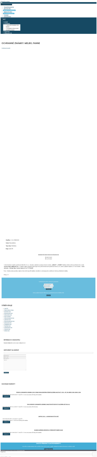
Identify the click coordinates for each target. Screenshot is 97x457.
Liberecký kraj (7, 319)
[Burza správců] (6, 3)
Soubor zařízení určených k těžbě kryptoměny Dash (48, 430)
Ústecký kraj (7, 329)
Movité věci (7, 8)
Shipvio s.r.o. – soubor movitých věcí (48, 416)
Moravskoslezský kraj (9, 321)
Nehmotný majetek (9, 10)
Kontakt (7, 31)
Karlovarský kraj (8, 314)
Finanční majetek (9, 7)
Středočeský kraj (8, 327)
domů (6, 22)
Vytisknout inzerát (6, 48)
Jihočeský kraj (7, 311)
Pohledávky (7, 16)
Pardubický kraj (7, 324)
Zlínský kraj (6, 330)
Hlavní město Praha (9, 310)
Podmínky (7, 23)
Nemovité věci (8, 12)
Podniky (6, 15)
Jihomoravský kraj (8, 313)
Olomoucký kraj (7, 322)
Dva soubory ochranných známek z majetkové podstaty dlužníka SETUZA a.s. (48, 404)
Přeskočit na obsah (5, 1)
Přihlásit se (8, 33)
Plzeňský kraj (7, 326)
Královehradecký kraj (9, 318)
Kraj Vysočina (7, 316)
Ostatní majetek (9, 13)
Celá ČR (6, 308)
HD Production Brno (21, 450)
